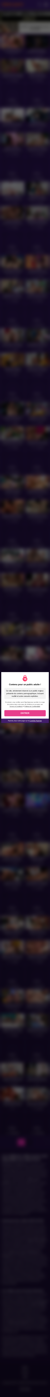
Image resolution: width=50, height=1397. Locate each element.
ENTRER (25, 713)
